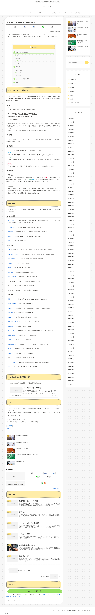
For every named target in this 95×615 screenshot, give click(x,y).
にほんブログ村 (10, 428)
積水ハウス (11, 299)
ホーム (54, 610)
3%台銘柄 (18, 75)
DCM (9, 366)
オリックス (11, 330)
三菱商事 (10, 308)
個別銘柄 (69, 610)
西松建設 (10, 231)
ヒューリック (11, 362)
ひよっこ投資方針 (62, 610)
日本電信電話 (11, 335)
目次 (33, 47)
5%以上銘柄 (19, 70)
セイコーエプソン (13, 321)
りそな (9, 267)
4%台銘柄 (18, 72)
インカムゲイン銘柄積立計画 (22, 79)
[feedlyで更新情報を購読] (42, 483)
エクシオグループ (13, 258)
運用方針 (18, 58)
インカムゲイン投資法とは (22, 52)
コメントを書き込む (34, 591)
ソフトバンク (11, 220)
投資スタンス (10, 469)
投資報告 (74, 610)
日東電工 (10, 353)
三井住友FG (11, 227)
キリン (9, 348)
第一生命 (10, 312)
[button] (52, 27)
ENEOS (10, 263)
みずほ (9, 236)
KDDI (9, 339)
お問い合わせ (87, 610)
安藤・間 (10, 272)
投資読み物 (80, 610)
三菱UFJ (10, 317)
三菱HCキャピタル (13, 254)
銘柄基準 (20, 60)
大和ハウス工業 (12, 303)
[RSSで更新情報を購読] (45, 483)
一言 (17, 82)
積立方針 (20, 63)
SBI (9, 249)
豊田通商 (10, 326)
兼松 (9, 241)
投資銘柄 (18, 66)
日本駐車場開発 (12, 344)
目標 (17, 55)
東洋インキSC (12, 276)
